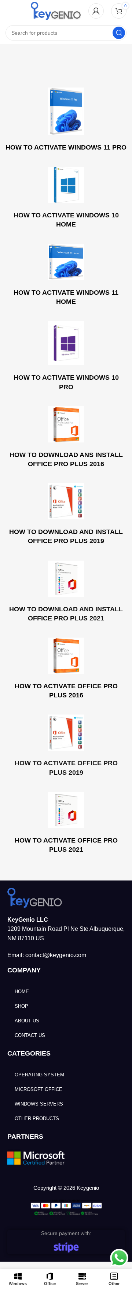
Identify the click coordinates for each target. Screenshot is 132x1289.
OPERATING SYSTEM (39, 1074)
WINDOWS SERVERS (39, 1104)
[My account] (96, 11)
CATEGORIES (29, 1053)
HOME (22, 991)
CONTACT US (30, 1035)
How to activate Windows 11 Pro (66, 147)
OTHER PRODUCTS (37, 1118)
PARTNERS (25, 1136)
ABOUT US (27, 1020)
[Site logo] (56, 10)
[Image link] (34, 897)
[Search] (119, 33)
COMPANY (24, 970)
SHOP (21, 1006)
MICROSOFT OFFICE (38, 1089)
